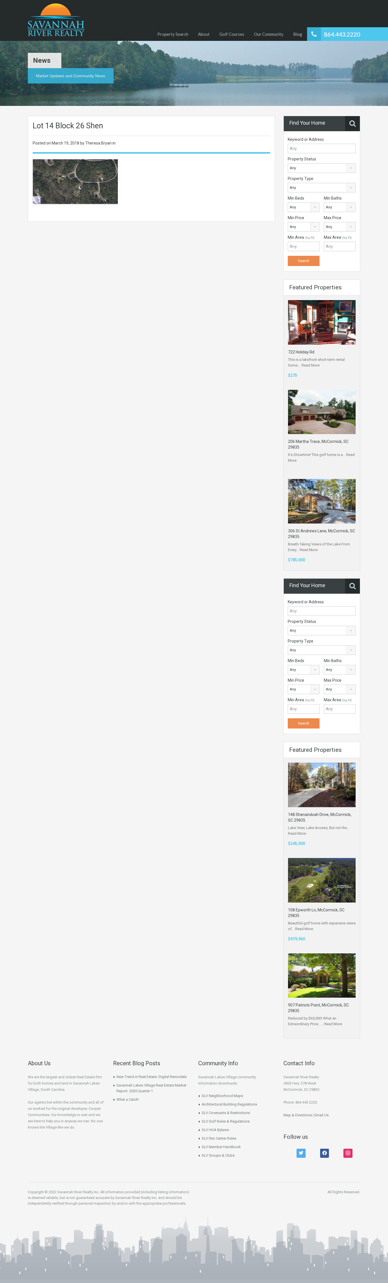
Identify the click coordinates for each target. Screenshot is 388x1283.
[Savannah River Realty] (56, 20)
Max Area (338, 237)
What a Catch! (127, 1099)
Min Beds (296, 198)
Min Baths (333, 198)
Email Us (321, 1115)
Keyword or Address (306, 139)
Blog (297, 34)
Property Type (300, 178)
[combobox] (322, 168)
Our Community (268, 34)
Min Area (301, 237)
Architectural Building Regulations (229, 1104)
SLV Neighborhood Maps (222, 1096)
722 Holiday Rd (301, 352)
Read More (311, 365)
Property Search (172, 34)
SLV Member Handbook (221, 1147)
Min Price (296, 217)
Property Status (302, 159)
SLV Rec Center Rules (219, 1138)
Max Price (332, 217)
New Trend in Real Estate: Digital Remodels (151, 1077)
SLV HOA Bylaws (215, 1130)
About (204, 34)
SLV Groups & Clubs (218, 1155)
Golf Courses (231, 34)
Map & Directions (297, 1115)
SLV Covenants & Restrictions (226, 1113)
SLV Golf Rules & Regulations (226, 1121)
